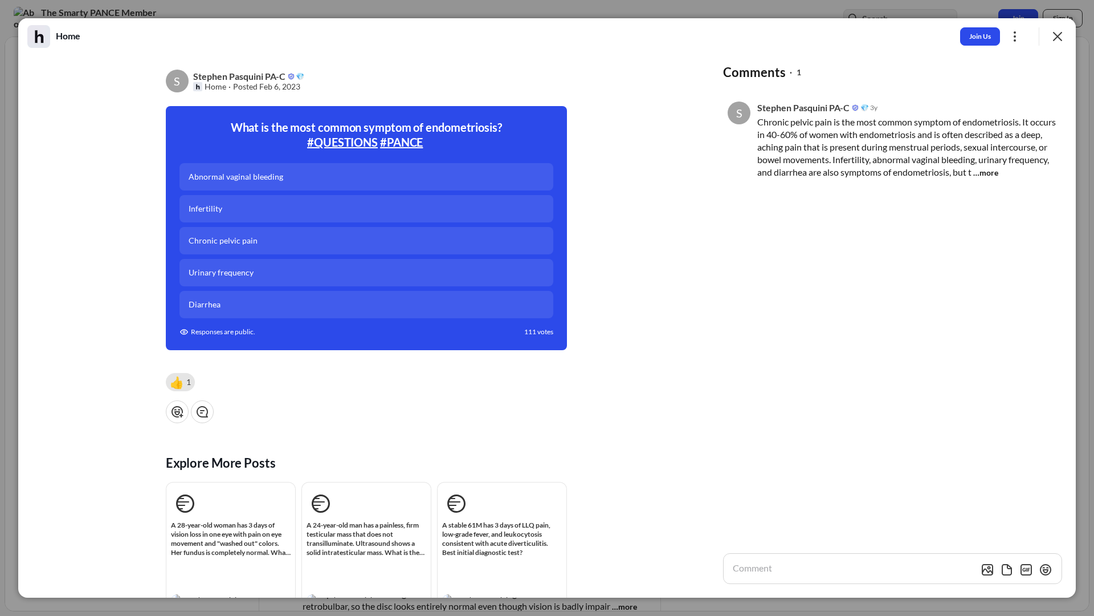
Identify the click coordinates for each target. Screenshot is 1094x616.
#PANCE (401, 142)
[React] (177, 412)
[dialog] (547, 308)
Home (215, 86)
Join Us (980, 36)
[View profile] (38, 36)
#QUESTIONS (342, 142)
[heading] (68, 36)
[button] (180, 382)
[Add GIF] (1026, 570)
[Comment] (202, 411)
